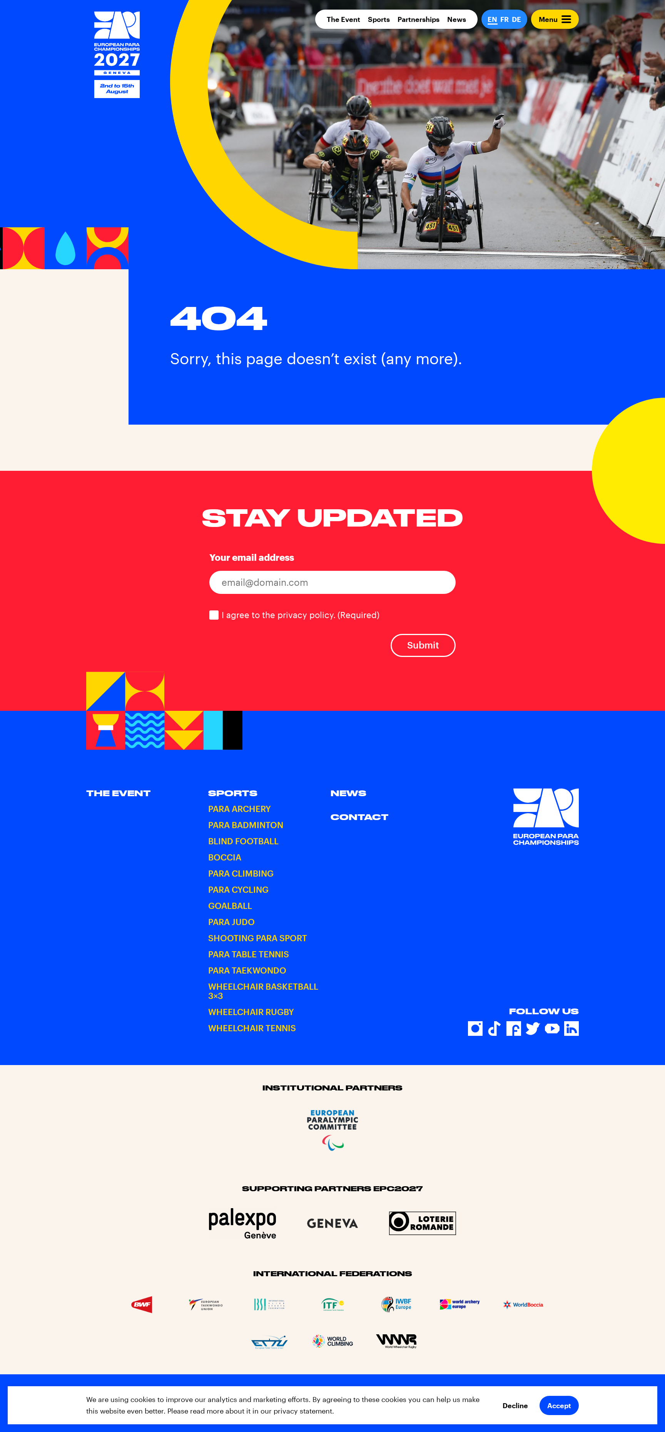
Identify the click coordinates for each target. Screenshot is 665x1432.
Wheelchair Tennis (252, 1028)
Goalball (230, 905)
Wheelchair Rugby (251, 1012)
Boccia (224, 857)
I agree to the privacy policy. (300, 615)
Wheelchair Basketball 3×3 (263, 990)
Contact (360, 817)
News (456, 19)
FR (504, 19)
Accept (559, 1405)
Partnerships (418, 19)
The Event (343, 19)
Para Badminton (245, 825)
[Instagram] (475, 1028)
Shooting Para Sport (257, 938)
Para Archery (239, 809)
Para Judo (231, 922)
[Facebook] (513, 1028)
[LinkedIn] (571, 1028)
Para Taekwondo (247, 970)
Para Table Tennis (248, 954)
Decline (515, 1405)
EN (492, 19)
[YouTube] (552, 1028)
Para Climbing (241, 873)
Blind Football (243, 841)
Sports (379, 19)
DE (516, 19)
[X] (533, 1028)
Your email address (251, 557)
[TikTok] (494, 1028)
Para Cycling (238, 889)
